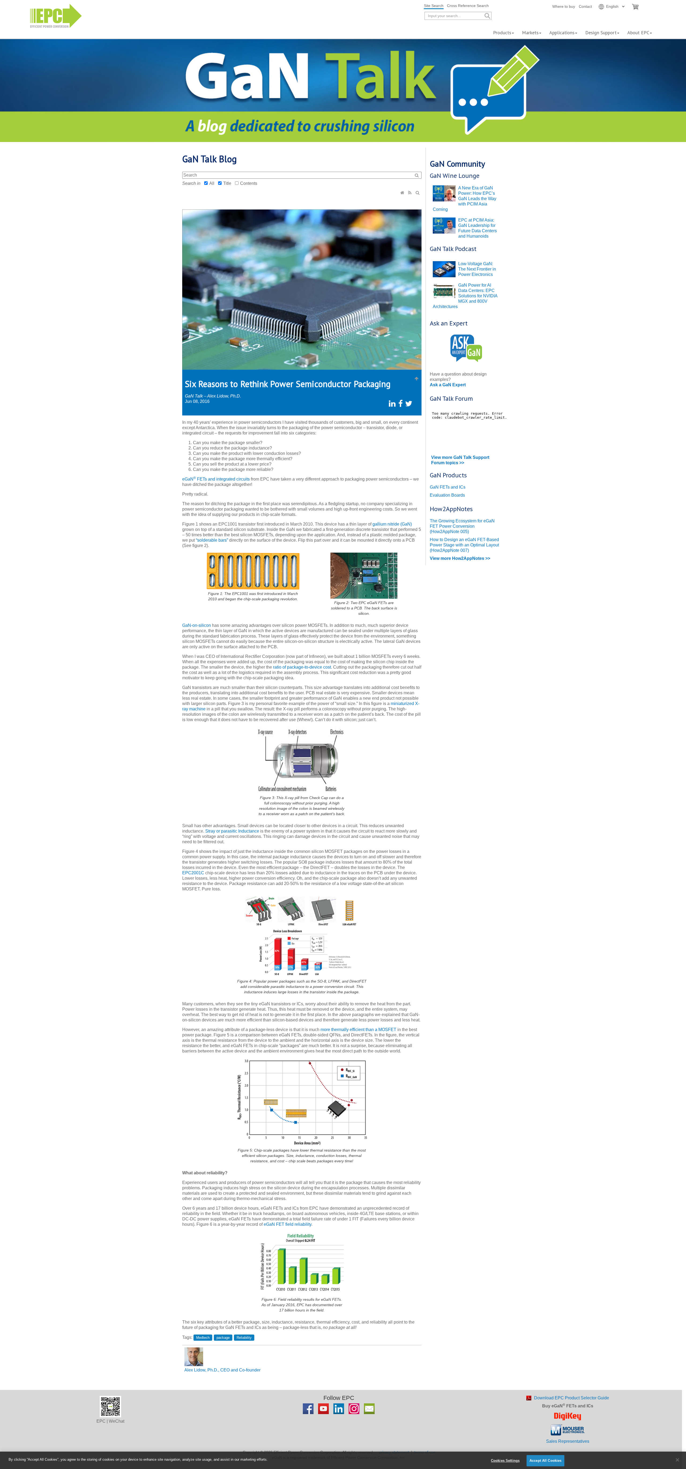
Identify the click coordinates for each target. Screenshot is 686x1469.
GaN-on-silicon (196, 625)
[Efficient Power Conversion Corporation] (56, 15)
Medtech (203, 1338)
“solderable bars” (212, 540)
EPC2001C (193, 873)
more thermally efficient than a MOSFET (358, 1029)
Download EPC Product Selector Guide (571, 1398)
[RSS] (410, 192)
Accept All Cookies (545, 1461)
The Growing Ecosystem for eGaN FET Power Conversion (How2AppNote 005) (462, 526)
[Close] (677, 1460)
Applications (562, 32)
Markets (530, 32)
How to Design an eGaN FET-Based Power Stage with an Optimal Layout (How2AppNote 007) (464, 545)
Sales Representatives (567, 1441)
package (223, 1338)
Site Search (433, 5)
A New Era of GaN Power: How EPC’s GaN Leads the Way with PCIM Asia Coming (464, 199)
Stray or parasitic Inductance (232, 831)
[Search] (418, 192)
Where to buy (563, 6)
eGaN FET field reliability (287, 1224)
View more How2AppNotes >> (460, 558)
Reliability (244, 1338)
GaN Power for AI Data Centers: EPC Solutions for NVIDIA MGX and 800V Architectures (465, 296)
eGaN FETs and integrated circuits (216, 479)
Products (502, 32)
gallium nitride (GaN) (392, 524)
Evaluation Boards (447, 495)
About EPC (638, 32)
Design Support (601, 32)
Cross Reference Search (468, 5)
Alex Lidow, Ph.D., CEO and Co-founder (222, 1370)
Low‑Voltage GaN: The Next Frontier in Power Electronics (477, 269)
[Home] (403, 192)
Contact (585, 6)
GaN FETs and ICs (447, 487)
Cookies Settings (505, 1461)
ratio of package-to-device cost (302, 667)
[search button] (487, 16)
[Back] (417, 378)
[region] (343, 1460)
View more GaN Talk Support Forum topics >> (460, 460)
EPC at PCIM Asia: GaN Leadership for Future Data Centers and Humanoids (477, 228)
